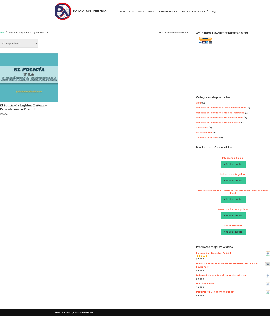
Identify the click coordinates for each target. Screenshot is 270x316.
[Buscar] (208, 11)
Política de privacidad (193, 11)
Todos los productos (207, 137)
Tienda (151, 11)
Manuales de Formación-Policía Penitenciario (219, 117)
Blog (131, 11)
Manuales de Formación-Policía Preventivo (218, 122)
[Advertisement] (233, 69)
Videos (141, 11)
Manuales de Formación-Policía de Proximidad (220, 112)
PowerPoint (202, 127)
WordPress (87, 312)
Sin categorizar (204, 132)
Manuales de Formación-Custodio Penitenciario (221, 107)
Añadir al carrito (233, 164)
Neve (57, 312)
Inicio (122, 11)
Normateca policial (168, 11)
